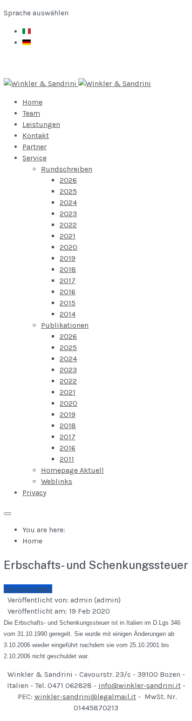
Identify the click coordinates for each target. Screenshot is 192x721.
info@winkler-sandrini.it (139, 685)
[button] (34, 157)
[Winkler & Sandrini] (77, 83)
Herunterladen (28, 588)
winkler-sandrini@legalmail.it (85, 696)
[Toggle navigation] (7, 513)
